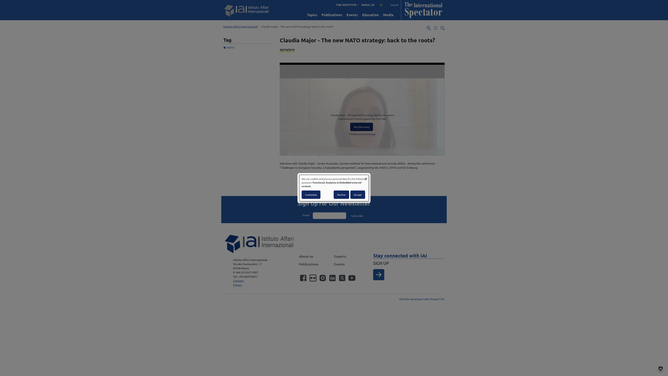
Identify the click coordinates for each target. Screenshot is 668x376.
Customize (311, 194)
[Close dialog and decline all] (366, 177)
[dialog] (334, 188)
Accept (358, 194)
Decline (341, 194)
